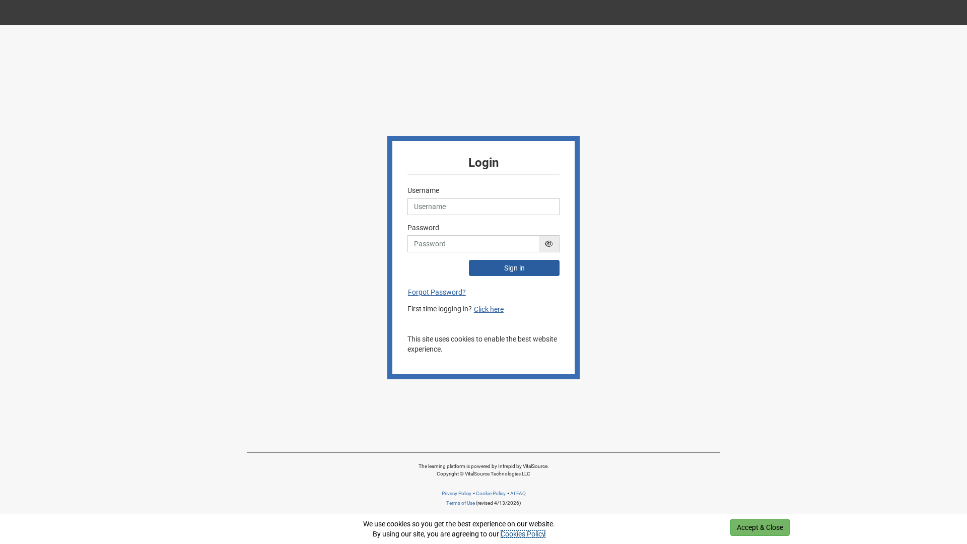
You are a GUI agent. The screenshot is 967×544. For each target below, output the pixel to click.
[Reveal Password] (549, 244)
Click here (489, 309)
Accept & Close (760, 527)
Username (423, 190)
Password (423, 228)
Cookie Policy (491, 493)
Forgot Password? (437, 292)
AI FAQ (518, 493)
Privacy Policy (456, 493)
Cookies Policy (523, 534)
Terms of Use (460, 503)
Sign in (514, 268)
